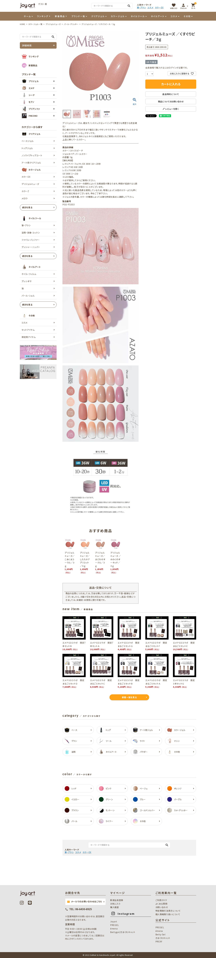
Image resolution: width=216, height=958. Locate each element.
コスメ (150, 7)
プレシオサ (27, 281)
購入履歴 (114, 907)
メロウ (25, 198)
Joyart (113, 921)
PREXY (158, 941)
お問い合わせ (161, 907)
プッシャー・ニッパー (31, 247)
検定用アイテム (29, 337)
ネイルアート (158, 16)
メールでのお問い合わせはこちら (84, 901)
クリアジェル (98, 16)
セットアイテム (28, 329)
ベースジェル (28, 140)
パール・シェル (28, 295)
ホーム (27, 16)
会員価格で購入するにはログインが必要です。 (166, 67)
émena (114, 928)
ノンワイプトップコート (32, 155)
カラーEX (159, 7)
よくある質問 (161, 903)
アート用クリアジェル (31, 162)
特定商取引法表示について (168, 910)
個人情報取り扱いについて (167, 914)
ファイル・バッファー (31, 239)
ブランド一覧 (78, 16)
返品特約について (170, 94)
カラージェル (118, 16)
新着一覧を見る (129, 697)
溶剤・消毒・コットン (31, 232)
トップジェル (27, 148)
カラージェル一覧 (35, 24)
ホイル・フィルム (29, 273)
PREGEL (114, 925)
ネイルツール (138, 16)
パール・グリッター (71, 24)
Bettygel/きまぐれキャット (122, 932)
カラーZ (25, 191)
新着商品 (60, 16)
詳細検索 (27, 45)
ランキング (42, 16)
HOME (22, 24)
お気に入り (115, 903)
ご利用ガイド (161, 900)
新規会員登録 (116, 900)
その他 (187, 16)
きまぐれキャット (162, 937)
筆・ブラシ (141, 7)
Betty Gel (160, 934)
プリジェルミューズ (53, 24)
